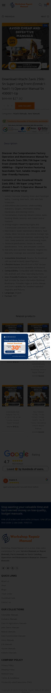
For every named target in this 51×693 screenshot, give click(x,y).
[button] (46, 336)
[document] (25, 346)
